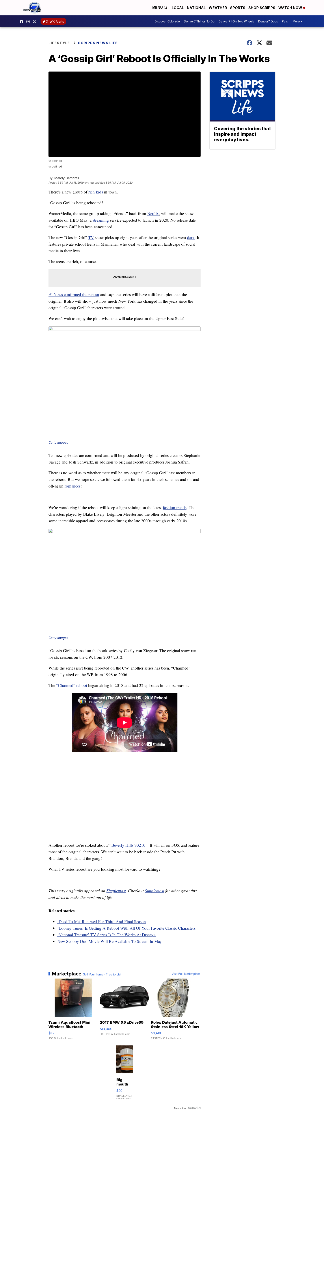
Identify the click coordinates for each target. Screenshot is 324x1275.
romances (72, 486)
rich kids (95, 192)
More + (297, 21)
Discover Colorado (167, 21)
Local (178, 8)
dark (191, 237)
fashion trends (174, 507)
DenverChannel (35, 21)
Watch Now (290, 8)
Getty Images (58, 442)
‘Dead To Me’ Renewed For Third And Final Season (101, 921)
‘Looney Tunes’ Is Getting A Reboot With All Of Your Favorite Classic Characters (126, 928)
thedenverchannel (29, 21)
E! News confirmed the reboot (73, 294)
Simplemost (116, 890)
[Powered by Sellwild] (194, 1107)
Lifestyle (59, 43)
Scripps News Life (98, 43)
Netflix (153, 213)
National (196, 8)
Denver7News (23, 21)
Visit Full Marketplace (186, 973)
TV (91, 237)
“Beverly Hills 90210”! (129, 845)
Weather (218, 8)
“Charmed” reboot (71, 685)
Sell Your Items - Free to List (102, 974)
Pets (285, 21)
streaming (101, 220)
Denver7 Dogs (268, 21)
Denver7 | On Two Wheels (236, 21)
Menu (158, 7)
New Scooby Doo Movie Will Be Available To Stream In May (109, 941)
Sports (237, 8)
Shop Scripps (261, 8)
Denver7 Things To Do (199, 21)
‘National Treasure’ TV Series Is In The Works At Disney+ (106, 934)
